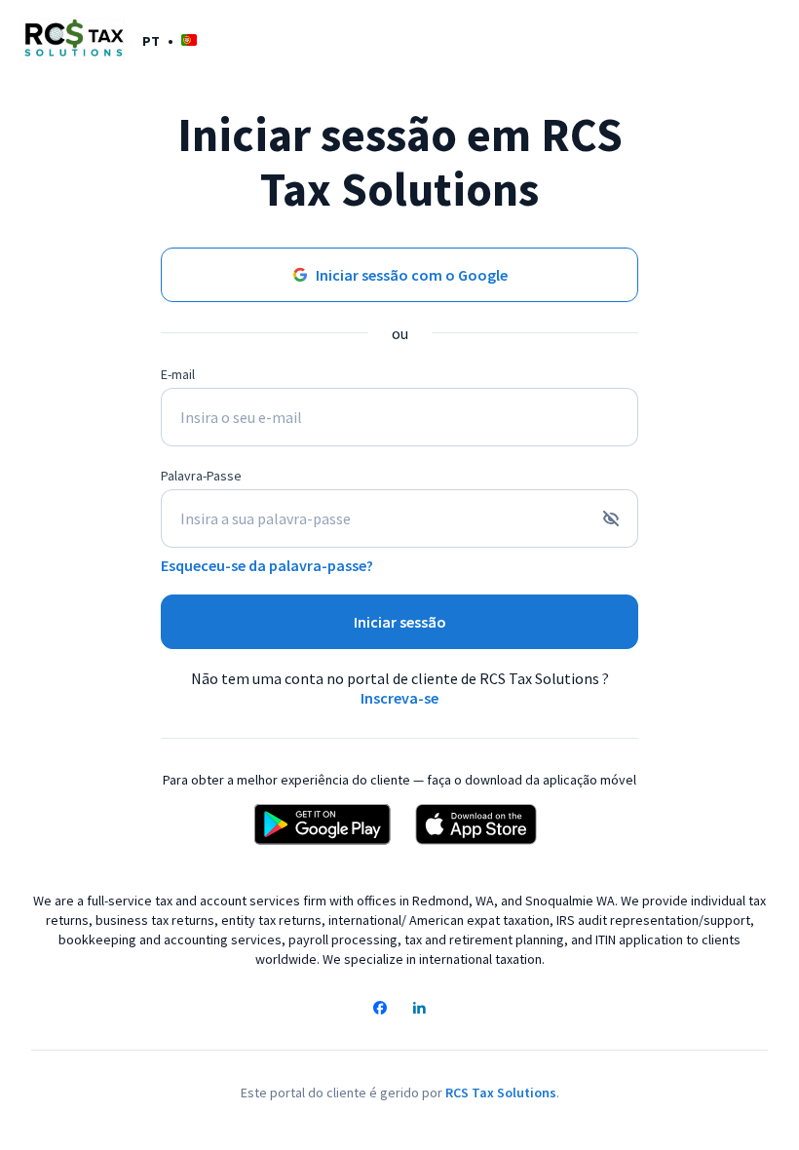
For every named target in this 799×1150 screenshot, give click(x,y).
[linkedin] (419, 1009)
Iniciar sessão (400, 622)
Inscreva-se (399, 698)
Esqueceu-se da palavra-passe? (267, 565)
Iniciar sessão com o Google (412, 275)
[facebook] (380, 1009)
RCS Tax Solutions (500, 1092)
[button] (169, 40)
